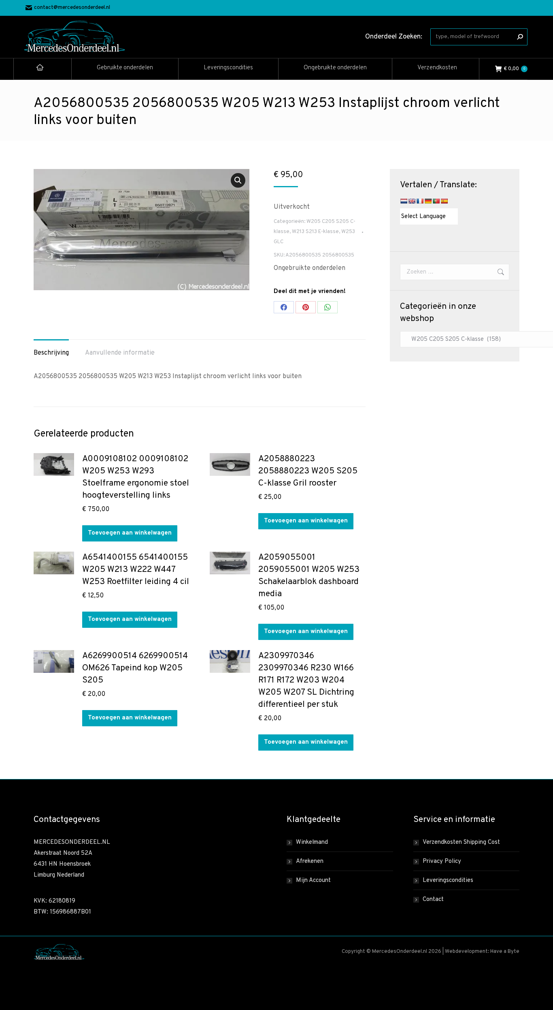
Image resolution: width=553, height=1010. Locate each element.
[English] (411, 201)
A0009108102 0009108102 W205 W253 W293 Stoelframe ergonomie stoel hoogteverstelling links (135, 477)
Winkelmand (312, 842)
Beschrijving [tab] (51, 353)
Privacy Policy (442, 861)
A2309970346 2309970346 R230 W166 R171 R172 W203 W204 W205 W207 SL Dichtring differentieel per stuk (306, 680)
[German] (428, 201)
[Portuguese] (436, 201)
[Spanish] (444, 201)
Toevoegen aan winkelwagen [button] (130, 533)
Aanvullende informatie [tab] (120, 353)
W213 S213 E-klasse (315, 232)
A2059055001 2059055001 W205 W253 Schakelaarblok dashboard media (308, 575)
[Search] (520, 36)
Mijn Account (313, 880)
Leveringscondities (448, 880)
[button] (238, 180)
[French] (419, 201)
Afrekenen (309, 861)
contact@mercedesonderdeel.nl (72, 7)
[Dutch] (403, 201)
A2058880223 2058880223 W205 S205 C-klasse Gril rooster (307, 471)
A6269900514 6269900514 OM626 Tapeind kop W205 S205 (135, 668)
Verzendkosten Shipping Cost (461, 842)
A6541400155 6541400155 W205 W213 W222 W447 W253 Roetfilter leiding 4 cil (135, 569)
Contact (433, 899)
